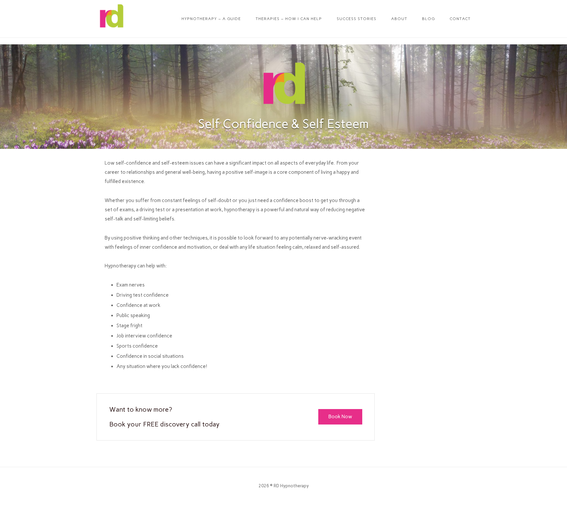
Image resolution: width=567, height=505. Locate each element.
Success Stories (356, 18)
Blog (428, 18)
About (399, 18)
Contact (460, 18)
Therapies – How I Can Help (289, 18)
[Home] (111, 29)
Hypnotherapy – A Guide (211, 18)
